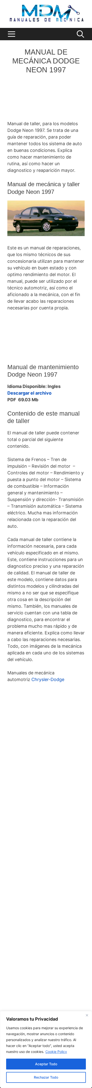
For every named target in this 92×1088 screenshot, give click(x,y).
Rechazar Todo (46, 1077)
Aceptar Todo (46, 1064)
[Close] (87, 1015)
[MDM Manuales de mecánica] (46, 12)
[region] (46, 1049)
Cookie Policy (56, 1051)
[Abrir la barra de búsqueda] (80, 34)
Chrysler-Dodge (47, 679)
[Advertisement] (45, 99)
